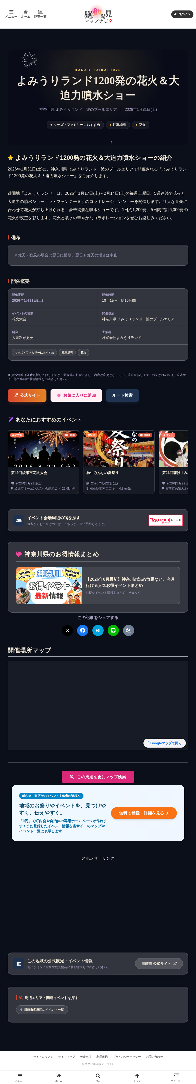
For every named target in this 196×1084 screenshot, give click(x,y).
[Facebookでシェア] (82, 630)
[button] (181, 805)
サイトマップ (66, 1056)
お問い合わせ (154, 1056)
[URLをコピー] (128, 630)
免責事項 (85, 1056)
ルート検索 (122, 395)
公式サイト (30, 395)
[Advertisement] (98, 897)
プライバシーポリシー (127, 1056)
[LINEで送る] (113, 630)
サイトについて (43, 1056)
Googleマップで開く (166, 743)
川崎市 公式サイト (156, 963)
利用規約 (102, 1056)
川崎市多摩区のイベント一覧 (44, 1010)
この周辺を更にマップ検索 (101, 777)
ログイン (184, 14)
